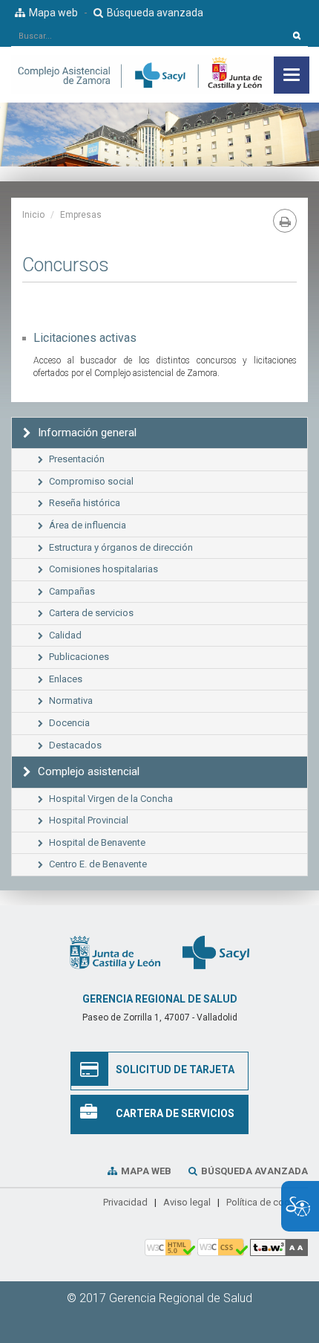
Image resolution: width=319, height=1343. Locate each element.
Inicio (33, 215)
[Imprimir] (285, 221)
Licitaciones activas (85, 338)
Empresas (81, 215)
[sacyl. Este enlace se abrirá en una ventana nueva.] (215, 952)
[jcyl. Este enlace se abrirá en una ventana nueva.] (115, 952)
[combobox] (148, 35)
